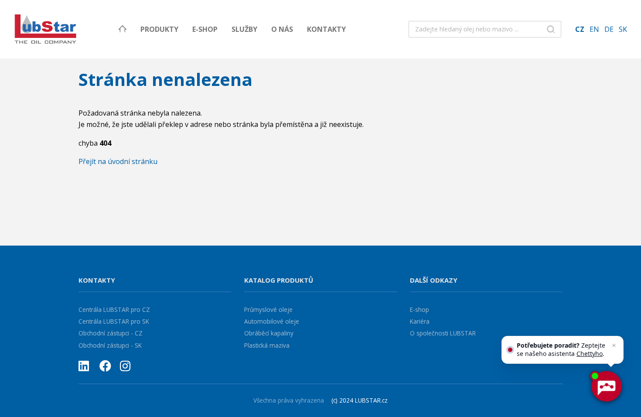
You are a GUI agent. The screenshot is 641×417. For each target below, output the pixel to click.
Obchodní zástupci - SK (110, 345)
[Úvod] (122, 29)
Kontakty (326, 29)
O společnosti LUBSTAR (443, 333)
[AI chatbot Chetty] (606, 386)
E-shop (205, 29)
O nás (282, 29)
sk (623, 29)
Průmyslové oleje (268, 309)
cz (579, 29)
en (594, 29)
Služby (244, 29)
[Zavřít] (614, 345)
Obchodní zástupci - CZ (110, 333)
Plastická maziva (267, 345)
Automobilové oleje (271, 321)
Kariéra (420, 321)
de (609, 29)
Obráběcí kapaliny (268, 333)
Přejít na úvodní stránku (117, 161)
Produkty (159, 29)
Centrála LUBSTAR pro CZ (114, 309)
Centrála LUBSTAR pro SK (113, 321)
